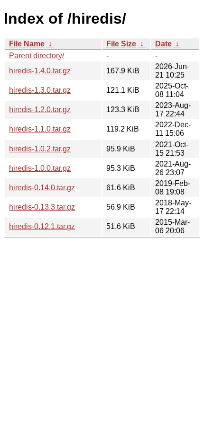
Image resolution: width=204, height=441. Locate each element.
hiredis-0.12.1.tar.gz (42, 226)
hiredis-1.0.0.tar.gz (40, 168)
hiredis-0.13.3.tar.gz (42, 207)
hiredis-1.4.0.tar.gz (40, 71)
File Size (121, 44)
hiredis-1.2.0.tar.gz (40, 110)
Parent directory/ (36, 56)
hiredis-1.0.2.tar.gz (40, 149)
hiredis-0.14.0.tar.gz (42, 188)
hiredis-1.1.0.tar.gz (40, 129)
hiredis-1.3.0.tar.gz (40, 90)
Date (163, 44)
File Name (27, 44)
